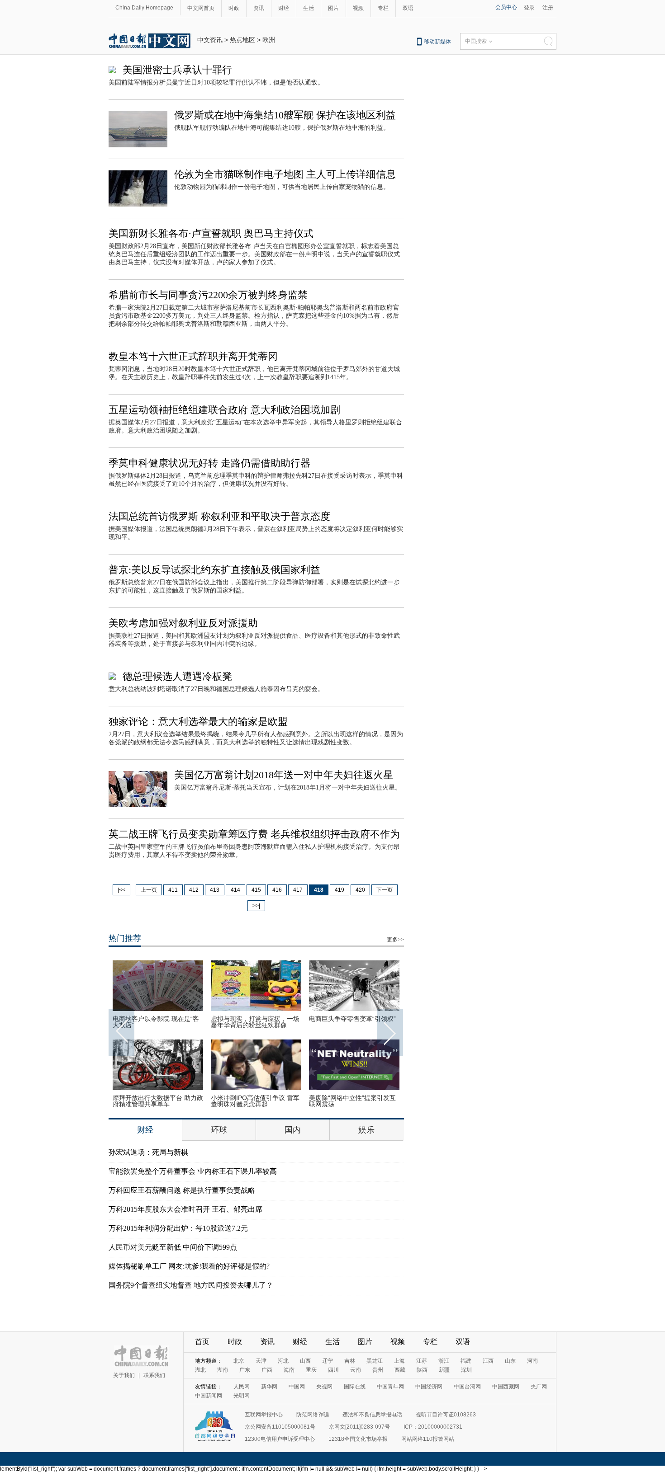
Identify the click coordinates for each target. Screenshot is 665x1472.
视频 (358, 8)
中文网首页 (200, 8)
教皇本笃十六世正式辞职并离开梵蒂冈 (193, 356)
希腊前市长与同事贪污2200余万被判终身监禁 (208, 295)
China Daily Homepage (144, 8)
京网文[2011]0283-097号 (359, 1427)
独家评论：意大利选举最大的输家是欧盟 (198, 721)
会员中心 (506, 7)
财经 (283, 8)
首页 (202, 1341)
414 (235, 890)
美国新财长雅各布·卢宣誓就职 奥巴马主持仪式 (211, 233)
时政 (233, 8)
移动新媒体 (437, 41)
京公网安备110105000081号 (280, 1427)
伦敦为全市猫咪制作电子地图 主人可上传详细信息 (285, 174)
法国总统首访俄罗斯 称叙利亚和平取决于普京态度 (219, 516)
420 (360, 890)
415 (256, 890)
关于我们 (124, 1375)
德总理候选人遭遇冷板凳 (177, 676)
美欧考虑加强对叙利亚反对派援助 (183, 623)
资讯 (258, 8)
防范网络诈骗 (312, 1414)
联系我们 (154, 1375)
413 (214, 890)
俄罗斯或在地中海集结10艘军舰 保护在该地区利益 (285, 115)
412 (194, 890)
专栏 (383, 8)
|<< (121, 890)
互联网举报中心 (264, 1414)
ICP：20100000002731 (433, 1427)
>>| (256, 906)
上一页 (149, 890)
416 (277, 890)
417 (298, 890)
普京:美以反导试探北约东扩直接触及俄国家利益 (214, 569)
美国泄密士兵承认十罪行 (177, 69)
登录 (529, 8)
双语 (408, 8)
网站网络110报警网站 (427, 1439)
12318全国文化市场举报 (358, 1439)
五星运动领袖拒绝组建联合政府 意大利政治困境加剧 (224, 409)
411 (173, 890)
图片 (333, 8)
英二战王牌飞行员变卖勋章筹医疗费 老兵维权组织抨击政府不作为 (254, 834)
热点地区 (242, 39)
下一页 (384, 890)
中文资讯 (210, 39)
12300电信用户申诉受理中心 (280, 1439)
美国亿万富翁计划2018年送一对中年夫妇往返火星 (283, 775)
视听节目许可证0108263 (446, 1414)
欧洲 (268, 39)
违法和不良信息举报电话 (372, 1414)
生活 (308, 8)
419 (339, 890)
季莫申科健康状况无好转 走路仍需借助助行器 (209, 463)
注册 (547, 8)
